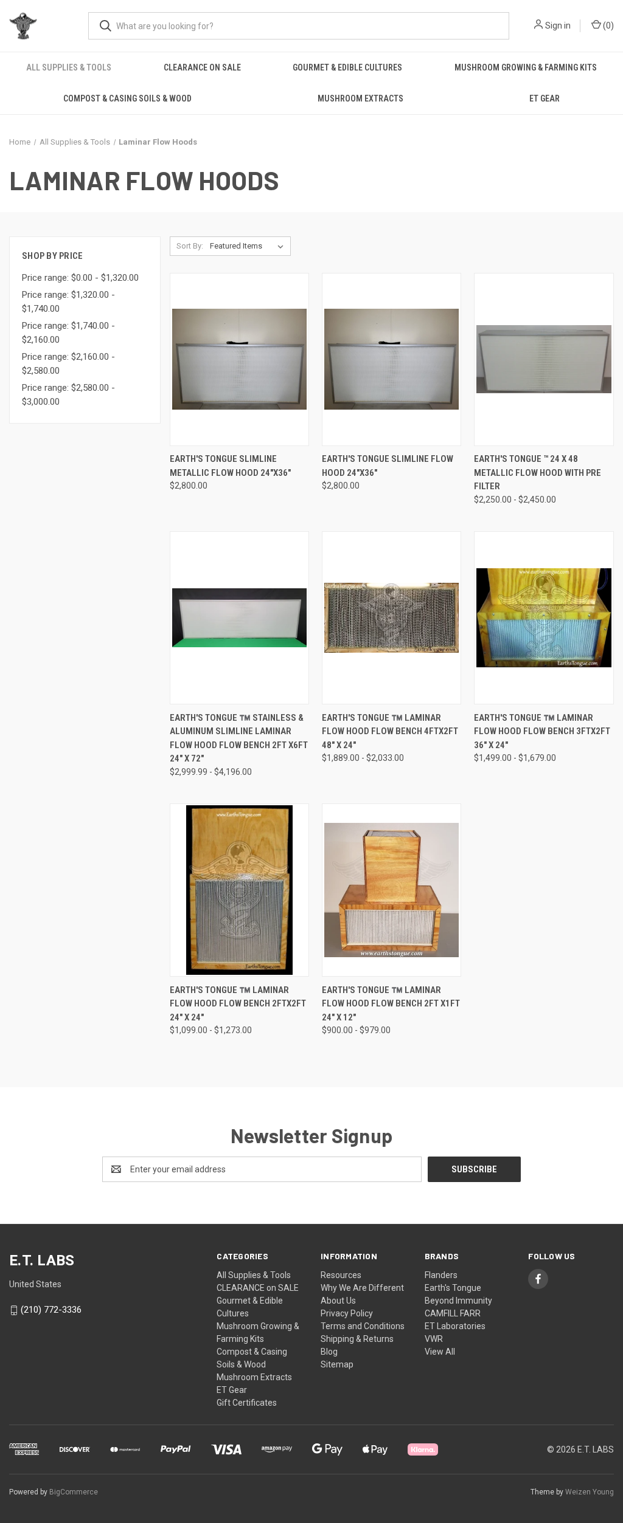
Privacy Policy (347, 1313)
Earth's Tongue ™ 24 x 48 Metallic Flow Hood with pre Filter (537, 472)
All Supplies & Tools (68, 67)
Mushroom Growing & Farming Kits (525, 67)
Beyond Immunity (458, 1300)
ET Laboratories (455, 1326)
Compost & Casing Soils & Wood (127, 98)
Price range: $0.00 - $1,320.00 (80, 277)
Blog (329, 1351)
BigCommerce (73, 1492)
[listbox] (249, 246)
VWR (434, 1339)
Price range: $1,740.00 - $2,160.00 (68, 332)
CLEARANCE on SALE (202, 67)
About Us (338, 1300)
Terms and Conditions (363, 1326)
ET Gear (544, 98)
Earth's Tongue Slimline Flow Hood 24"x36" (387, 465)
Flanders (441, 1275)
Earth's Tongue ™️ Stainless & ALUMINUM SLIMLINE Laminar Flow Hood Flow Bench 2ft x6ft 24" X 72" (239, 738)
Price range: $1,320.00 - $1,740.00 (68, 301)
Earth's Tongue (453, 1288)
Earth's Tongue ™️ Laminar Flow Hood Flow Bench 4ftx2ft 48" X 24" (390, 731)
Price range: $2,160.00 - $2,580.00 (68, 363)
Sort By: (189, 245)
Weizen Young (589, 1492)
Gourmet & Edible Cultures (347, 67)
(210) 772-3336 (51, 1309)
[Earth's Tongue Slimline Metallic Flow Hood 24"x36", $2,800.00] (239, 359)
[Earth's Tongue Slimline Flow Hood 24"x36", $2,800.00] (391, 359)
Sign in (558, 25)
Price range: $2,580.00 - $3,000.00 (68, 394)
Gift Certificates (247, 1403)
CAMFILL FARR (453, 1313)
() (607, 25)
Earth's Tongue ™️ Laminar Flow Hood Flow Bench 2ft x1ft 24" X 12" (391, 1004)
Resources (341, 1275)
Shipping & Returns (357, 1339)
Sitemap (337, 1364)
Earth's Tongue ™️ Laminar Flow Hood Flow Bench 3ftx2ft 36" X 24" (542, 731)
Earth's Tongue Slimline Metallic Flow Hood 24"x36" (230, 465)
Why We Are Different (362, 1288)
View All (440, 1351)
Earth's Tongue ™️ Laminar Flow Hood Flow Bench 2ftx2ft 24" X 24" (238, 1004)
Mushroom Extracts (360, 98)
